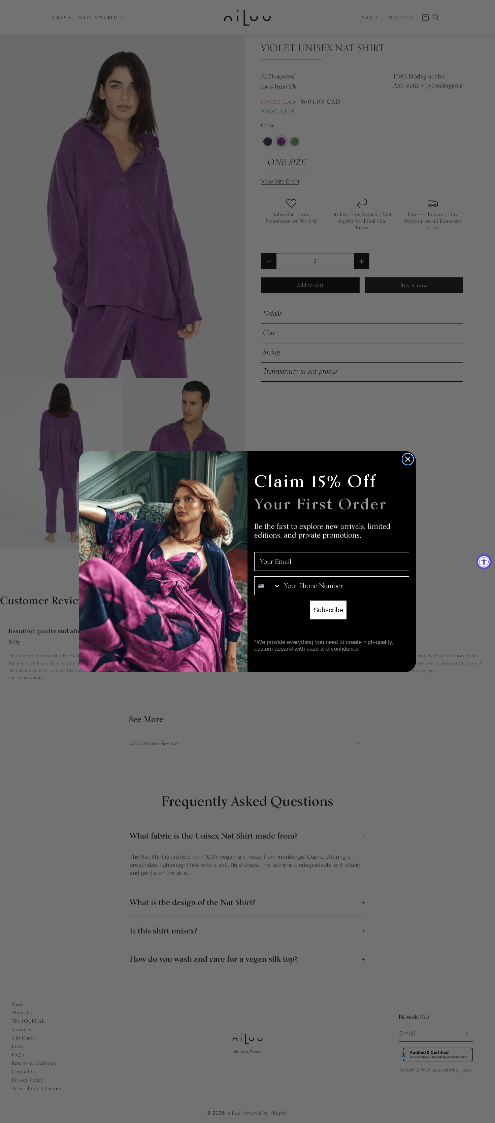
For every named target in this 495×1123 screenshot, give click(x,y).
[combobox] (268, 586)
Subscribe (328, 610)
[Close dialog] (407, 459)
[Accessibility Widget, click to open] (484, 561)
